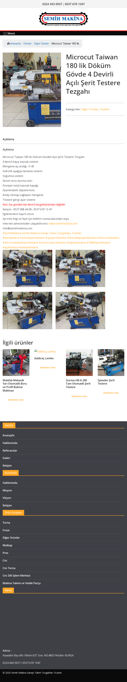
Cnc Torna (9, 568)
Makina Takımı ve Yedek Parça (22, 583)
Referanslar (10, 450)
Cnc (5, 560)
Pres (5, 553)
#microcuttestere (108, 238)
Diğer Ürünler (89, 109)
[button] (56, 57)
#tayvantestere (76, 242)
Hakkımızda (10, 443)
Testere (104, 109)
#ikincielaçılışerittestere (82, 238)
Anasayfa (15, 43)
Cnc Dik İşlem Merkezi (16, 575)
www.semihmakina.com (63, 223)
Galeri (6, 458)
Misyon (7, 490)
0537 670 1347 (75, 4)
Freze (6, 530)
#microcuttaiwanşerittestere (20, 242)
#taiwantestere (28, 247)
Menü (11, 33)
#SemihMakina (12, 233)
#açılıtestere (10, 247)
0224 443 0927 (52, 4)
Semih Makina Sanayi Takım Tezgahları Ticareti (36, 672)
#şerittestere (11, 238)
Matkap (7, 545)
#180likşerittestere (98, 242)
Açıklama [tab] (8, 139)
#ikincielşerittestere (32, 238)
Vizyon (7, 498)
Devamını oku (16, 399)
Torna (6, 522)
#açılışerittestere (56, 238)
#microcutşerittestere (52, 242)
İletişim (7, 465)
